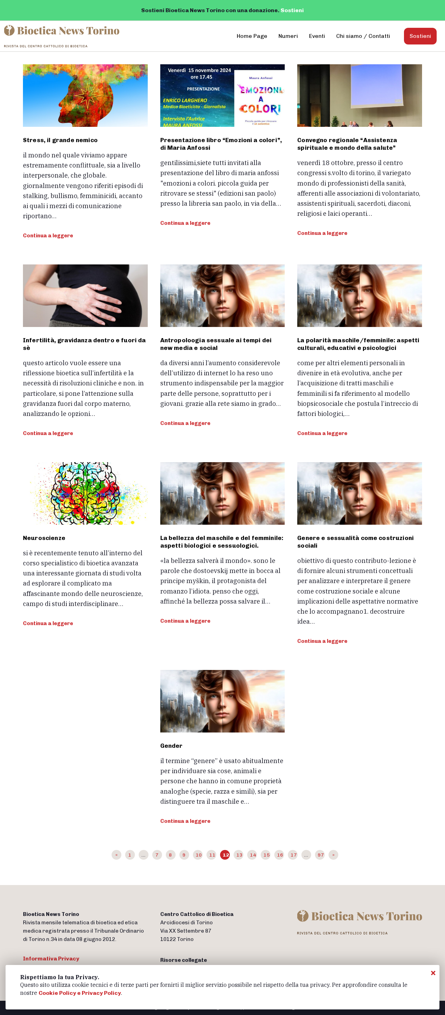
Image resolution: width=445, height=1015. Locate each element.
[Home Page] (62, 36)
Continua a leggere (48, 235)
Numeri (288, 36)
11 (212, 855)
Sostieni (292, 10)
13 (239, 855)
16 (280, 855)
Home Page (252, 36)
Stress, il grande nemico (60, 140)
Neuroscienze (44, 537)
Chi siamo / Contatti (363, 36)
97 (321, 855)
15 (267, 855)
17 (294, 855)
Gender (171, 745)
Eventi (317, 36)
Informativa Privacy (51, 958)
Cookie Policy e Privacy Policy (80, 993)
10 (199, 855)
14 (253, 855)
